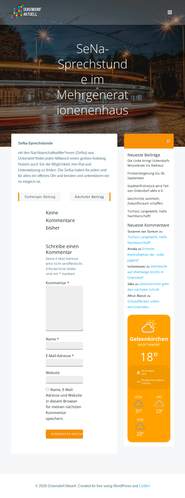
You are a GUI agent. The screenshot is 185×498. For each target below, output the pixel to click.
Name (52, 339)
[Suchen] (168, 141)
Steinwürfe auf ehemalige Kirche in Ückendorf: (147, 272)
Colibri (144, 485)
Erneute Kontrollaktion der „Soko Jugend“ (145, 254)
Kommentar (57, 282)
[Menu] (170, 12)
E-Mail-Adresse (60, 355)
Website (53, 372)
